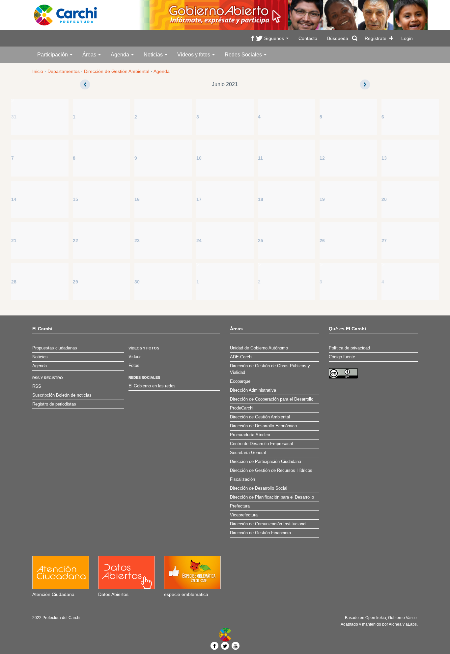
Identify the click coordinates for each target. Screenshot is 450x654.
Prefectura (240, 506)
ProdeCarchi (241, 408)
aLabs (411, 624)
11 (260, 158)
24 (199, 240)
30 (137, 281)
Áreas (90, 54)
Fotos (133, 365)
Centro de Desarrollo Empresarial (261, 443)
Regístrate (375, 38)
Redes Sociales (244, 54)
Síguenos (274, 38)
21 (13, 240)
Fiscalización (242, 479)
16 (137, 199)
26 (322, 240)
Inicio (37, 71)
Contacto (307, 38)
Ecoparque (240, 381)
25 (260, 240)
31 (13, 116)
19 (322, 199)
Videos (135, 356)
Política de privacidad (349, 348)
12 (322, 158)
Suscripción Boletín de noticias (62, 395)
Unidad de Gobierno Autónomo (259, 348)
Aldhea (395, 624)
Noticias (154, 54)
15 (75, 199)
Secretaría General (248, 452)
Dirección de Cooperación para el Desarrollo (271, 399)
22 (75, 240)
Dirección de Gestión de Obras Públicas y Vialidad (270, 369)
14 (13, 199)
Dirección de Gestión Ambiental (116, 71)
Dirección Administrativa (253, 390)
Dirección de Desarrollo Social (258, 488)
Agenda (120, 54)
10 (199, 158)
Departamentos (63, 71)
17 (199, 199)
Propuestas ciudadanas (54, 348)
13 (384, 158)
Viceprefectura (244, 515)
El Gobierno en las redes (152, 386)
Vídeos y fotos (194, 54)
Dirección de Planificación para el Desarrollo (272, 497)
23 (137, 240)
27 (384, 240)
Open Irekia (375, 617)
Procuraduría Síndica (250, 435)
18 (260, 199)
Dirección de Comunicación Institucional (268, 524)
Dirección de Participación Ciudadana (265, 461)
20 (384, 199)
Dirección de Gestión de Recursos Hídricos (271, 470)
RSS (36, 386)
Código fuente (342, 357)
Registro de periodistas (54, 404)
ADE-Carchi (241, 357)
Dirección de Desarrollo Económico (263, 426)
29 (75, 281)
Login (407, 38)
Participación (53, 54)
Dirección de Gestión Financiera (260, 533)
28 (13, 281)
